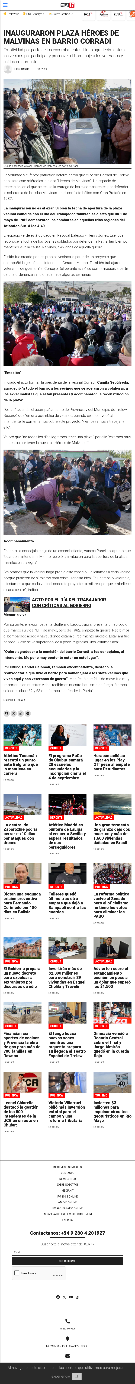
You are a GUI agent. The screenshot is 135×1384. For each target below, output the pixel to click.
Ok (77, 1376)
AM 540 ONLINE (67, 1202)
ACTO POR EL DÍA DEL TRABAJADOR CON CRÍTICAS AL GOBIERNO (69, 602)
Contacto (67, 1173)
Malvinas (9, 700)
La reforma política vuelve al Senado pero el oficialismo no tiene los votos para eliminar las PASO (111, 905)
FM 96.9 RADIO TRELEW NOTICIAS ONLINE (68, 1214)
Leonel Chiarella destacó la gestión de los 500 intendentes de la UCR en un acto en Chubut (21, 1114)
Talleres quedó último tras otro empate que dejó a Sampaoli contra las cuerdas (67, 903)
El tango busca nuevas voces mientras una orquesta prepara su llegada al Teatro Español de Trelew (67, 1044)
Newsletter (67, 1179)
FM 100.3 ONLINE (67, 1196)
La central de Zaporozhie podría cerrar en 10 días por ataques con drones (20, 834)
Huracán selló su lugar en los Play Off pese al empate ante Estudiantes (112, 762)
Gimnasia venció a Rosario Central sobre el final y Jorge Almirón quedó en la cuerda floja (111, 1044)
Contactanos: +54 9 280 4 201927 (67, 1233)
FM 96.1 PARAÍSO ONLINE (67, 1208)
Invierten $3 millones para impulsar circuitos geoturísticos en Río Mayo (112, 1112)
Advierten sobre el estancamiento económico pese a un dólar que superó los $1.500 (112, 977)
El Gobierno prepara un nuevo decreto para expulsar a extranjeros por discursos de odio (22, 977)
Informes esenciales (67, 1167)
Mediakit (68, 1190)
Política (11, 887)
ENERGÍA (67, 1220)
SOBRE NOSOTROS (67, 1184)
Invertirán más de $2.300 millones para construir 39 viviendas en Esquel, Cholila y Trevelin (67, 977)
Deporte (11, 748)
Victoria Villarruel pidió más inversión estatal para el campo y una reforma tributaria (67, 1112)
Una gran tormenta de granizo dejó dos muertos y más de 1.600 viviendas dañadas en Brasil (112, 834)
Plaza (21, 700)
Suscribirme (67, 1261)
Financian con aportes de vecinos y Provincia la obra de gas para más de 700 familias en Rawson (22, 1044)
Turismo (101, 1095)
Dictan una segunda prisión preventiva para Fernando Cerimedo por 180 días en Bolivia (22, 903)
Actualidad (13, 817)
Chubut (55, 748)
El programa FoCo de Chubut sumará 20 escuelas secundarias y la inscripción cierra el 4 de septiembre (67, 766)
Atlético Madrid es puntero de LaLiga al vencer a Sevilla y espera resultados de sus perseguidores (67, 836)
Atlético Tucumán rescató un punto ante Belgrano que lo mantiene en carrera (21, 764)
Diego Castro (22, 69)
